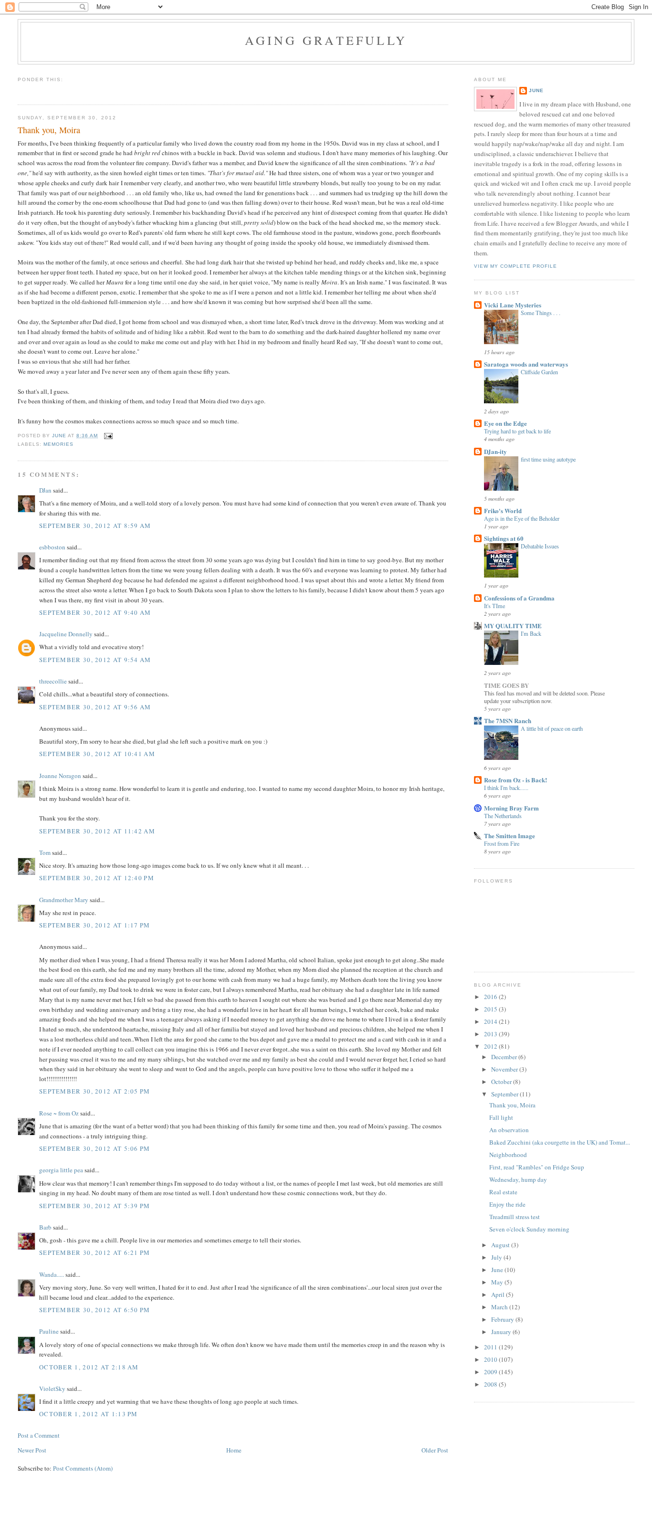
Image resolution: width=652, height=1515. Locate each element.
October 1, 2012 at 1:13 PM (88, 1414)
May (498, 1282)
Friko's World (503, 510)
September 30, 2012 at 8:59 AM (95, 525)
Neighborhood (508, 1154)
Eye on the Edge (505, 423)
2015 (491, 1009)
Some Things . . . (540, 312)
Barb (45, 1227)
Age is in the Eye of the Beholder (521, 518)
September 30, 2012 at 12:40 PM (96, 877)
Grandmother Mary (63, 899)
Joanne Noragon (60, 775)
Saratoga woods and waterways (526, 363)
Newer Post (32, 1450)
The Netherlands (503, 816)
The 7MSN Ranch (507, 720)
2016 (491, 996)
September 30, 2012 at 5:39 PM (94, 1205)
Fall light (501, 1117)
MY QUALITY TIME (513, 625)
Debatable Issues (540, 546)
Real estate (503, 1192)
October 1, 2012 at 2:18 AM (89, 1367)
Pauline (49, 1331)
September (505, 1094)
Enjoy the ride (507, 1204)
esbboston (52, 547)
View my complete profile (515, 266)
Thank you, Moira (512, 1105)
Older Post (434, 1450)
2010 (491, 1359)
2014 (491, 1021)
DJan (45, 490)
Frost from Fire (501, 843)
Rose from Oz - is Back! (515, 779)
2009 (491, 1372)
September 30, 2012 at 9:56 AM (95, 707)
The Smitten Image (509, 835)
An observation (509, 1130)
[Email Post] (108, 435)
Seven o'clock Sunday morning (529, 1229)
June (536, 90)
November (505, 1069)
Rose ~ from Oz (59, 1113)
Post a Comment (39, 1435)
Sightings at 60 (504, 538)
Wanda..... (51, 1274)
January (502, 1331)
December (504, 1056)
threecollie (53, 681)
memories (58, 444)
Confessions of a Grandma (519, 597)
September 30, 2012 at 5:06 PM (94, 1148)
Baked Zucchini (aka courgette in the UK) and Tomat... (559, 1142)
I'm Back (531, 633)
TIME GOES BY (506, 685)
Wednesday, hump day (518, 1179)
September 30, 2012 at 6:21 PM (94, 1252)
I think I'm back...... (506, 787)
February (503, 1319)
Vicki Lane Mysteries (512, 304)
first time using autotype (548, 459)
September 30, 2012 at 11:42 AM (97, 831)
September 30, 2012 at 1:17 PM (94, 925)
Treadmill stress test (514, 1216)
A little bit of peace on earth (552, 728)
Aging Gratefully (326, 40)
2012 (491, 1046)
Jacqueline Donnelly (66, 634)
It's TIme (494, 606)
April (498, 1294)
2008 (491, 1384)
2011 (491, 1347)
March (500, 1307)
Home (234, 1450)
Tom (45, 852)
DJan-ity (495, 451)
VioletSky (52, 1388)
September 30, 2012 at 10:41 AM (97, 753)
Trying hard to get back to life (517, 431)
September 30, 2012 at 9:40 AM (95, 612)
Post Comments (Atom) (83, 1468)
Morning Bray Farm (511, 807)
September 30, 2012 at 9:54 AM (95, 659)
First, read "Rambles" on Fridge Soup (536, 1167)
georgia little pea (61, 1170)
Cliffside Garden (539, 372)
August (501, 1245)
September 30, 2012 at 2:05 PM (94, 1091)
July (497, 1257)
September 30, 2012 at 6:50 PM (94, 1309)
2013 (491, 1034)
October (502, 1081)
